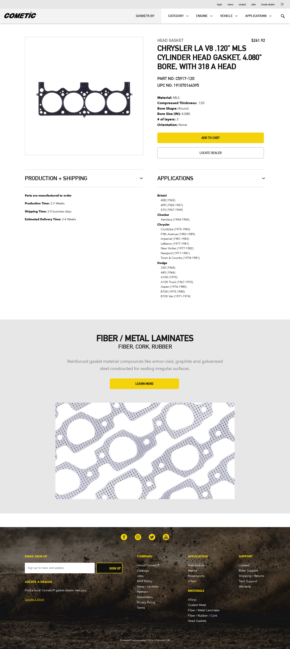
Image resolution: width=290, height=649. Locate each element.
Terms (141, 608)
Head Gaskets (197, 621)
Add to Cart (210, 138)
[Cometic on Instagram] (138, 537)
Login (219, 4)
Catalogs (143, 570)
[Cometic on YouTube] (166, 537)
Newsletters (145, 597)
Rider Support (248, 570)
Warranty (245, 586)
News (230, 4)
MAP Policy (144, 581)
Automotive (196, 565)
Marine (192, 570)
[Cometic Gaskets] (18, 14)
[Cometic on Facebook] (124, 537)
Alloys (192, 600)
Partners (142, 592)
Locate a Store (34, 599)
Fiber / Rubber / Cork (202, 615)
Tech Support (248, 581)
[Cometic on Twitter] (152, 537)
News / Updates (147, 586)
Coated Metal (197, 605)
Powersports (196, 576)
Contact (242, 4)
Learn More (144, 384)
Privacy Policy (146, 602)
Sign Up (115, 568)
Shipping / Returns (251, 576)
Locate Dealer (268, 4)
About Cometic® (148, 565)
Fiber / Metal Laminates (204, 610)
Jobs (253, 4)
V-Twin (192, 581)
